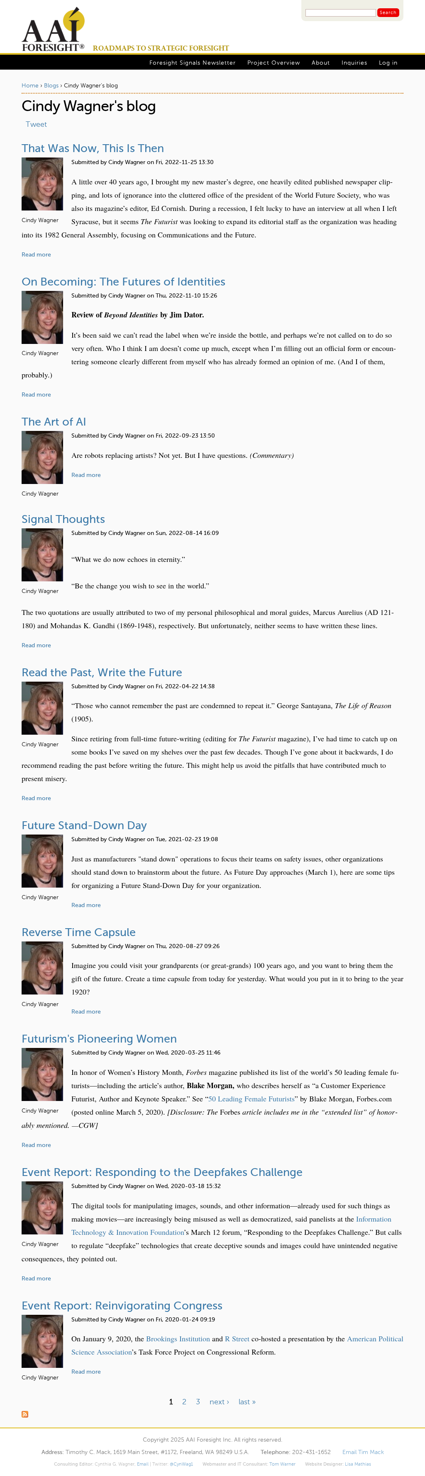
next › (219, 1402)
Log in (388, 63)
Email (143, 1464)
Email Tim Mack (363, 1452)
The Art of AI (54, 422)
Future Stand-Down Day (84, 826)
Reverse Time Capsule (79, 933)
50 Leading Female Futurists (251, 1098)
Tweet (36, 124)
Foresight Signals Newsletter (192, 63)
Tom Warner (282, 1464)
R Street (237, 1338)
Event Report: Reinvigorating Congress (122, 1306)
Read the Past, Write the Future (102, 673)
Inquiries (354, 63)
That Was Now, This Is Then (93, 149)
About (321, 63)
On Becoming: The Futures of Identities (123, 282)
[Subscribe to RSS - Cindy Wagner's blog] (212, 1415)
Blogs (51, 86)
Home (30, 86)
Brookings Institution (178, 1338)
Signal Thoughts (63, 519)
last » (247, 1402)
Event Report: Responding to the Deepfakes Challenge (162, 1172)
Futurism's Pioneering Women (99, 1039)
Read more (36, 255)
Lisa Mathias (358, 1464)
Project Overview (273, 63)
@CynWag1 (181, 1464)
